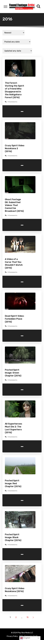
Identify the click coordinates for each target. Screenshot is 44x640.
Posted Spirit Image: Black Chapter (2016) (13, 537)
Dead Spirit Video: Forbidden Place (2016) (14, 319)
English (26, 638)
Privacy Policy (12, 636)
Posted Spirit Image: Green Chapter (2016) (13, 373)
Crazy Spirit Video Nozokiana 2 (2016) (14, 148)
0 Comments (12, 102)
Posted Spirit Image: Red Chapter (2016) (13, 483)
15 (27, 617)
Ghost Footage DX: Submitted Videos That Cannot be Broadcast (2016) (14, 205)
